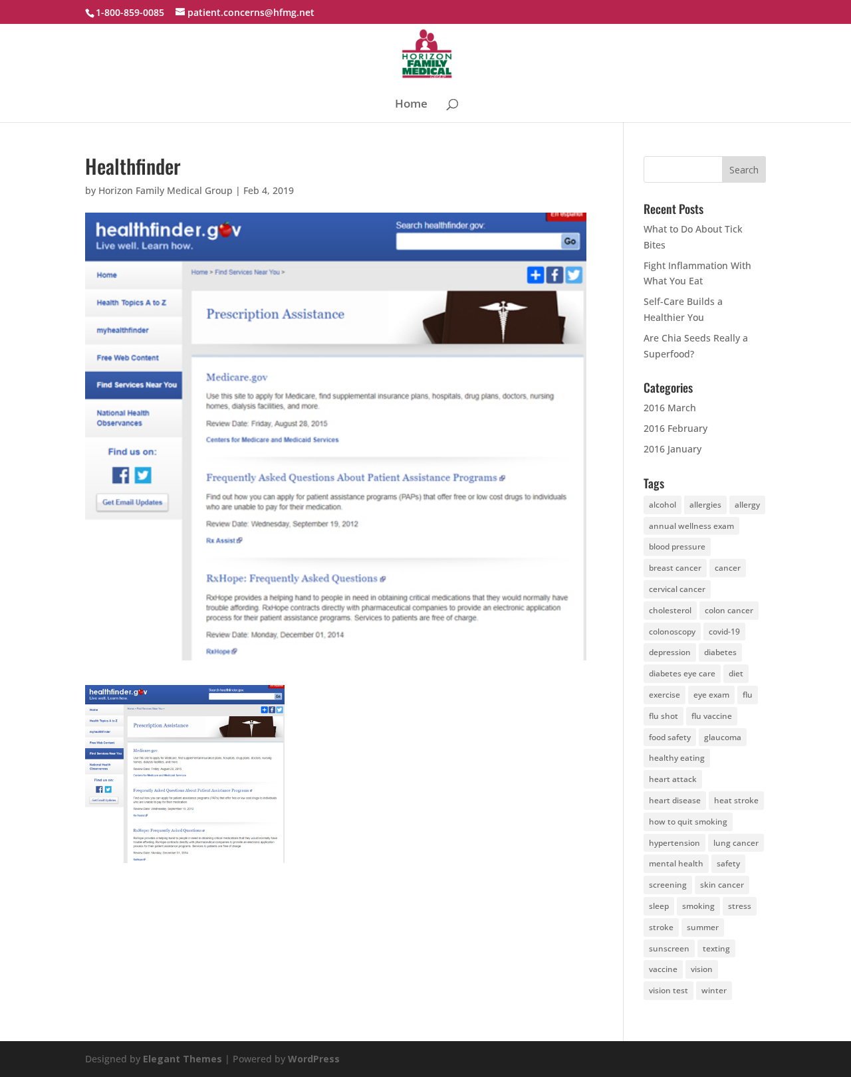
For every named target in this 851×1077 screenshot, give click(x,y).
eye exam (711, 694)
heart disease (675, 800)
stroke (661, 927)
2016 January (672, 448)
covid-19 (724, 631)
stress (739, 906)
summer (703, 927)
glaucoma (722, 737)
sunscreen (669, 948)
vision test (668, 990)
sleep (659, 906)
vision (702, 969)
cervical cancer (677, 589)
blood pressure (677, 546)
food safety (670, 737)
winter (714, 990)
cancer (728, 567)
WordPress (314, 1058)
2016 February (675, 428)
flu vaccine (711, 716)
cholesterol (670, 610)
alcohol (662, 504)
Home (411, 105)
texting (716, 948)
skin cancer (722, 884)
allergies (705, 504)
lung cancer (736, 842)
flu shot (663, 716)
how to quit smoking (688, 821)
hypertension (674, 842)
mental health (676, 863)
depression (670, 652)
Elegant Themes (182, 1058)
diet (736, 673)
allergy (747, 504)
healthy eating (677, 757)
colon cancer (729, 610)
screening (668, 884)
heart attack (673, 779)
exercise (664, 694)
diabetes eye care (682, 673)
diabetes (720, 652)
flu (748, 694)
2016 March (670, 407)
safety (728, 863)
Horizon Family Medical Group (165, 190)
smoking (698, 906)
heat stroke (736, 800)
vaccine (663, 969)
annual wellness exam (691, 526)
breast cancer (675, 567)
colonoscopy (672, 631)
